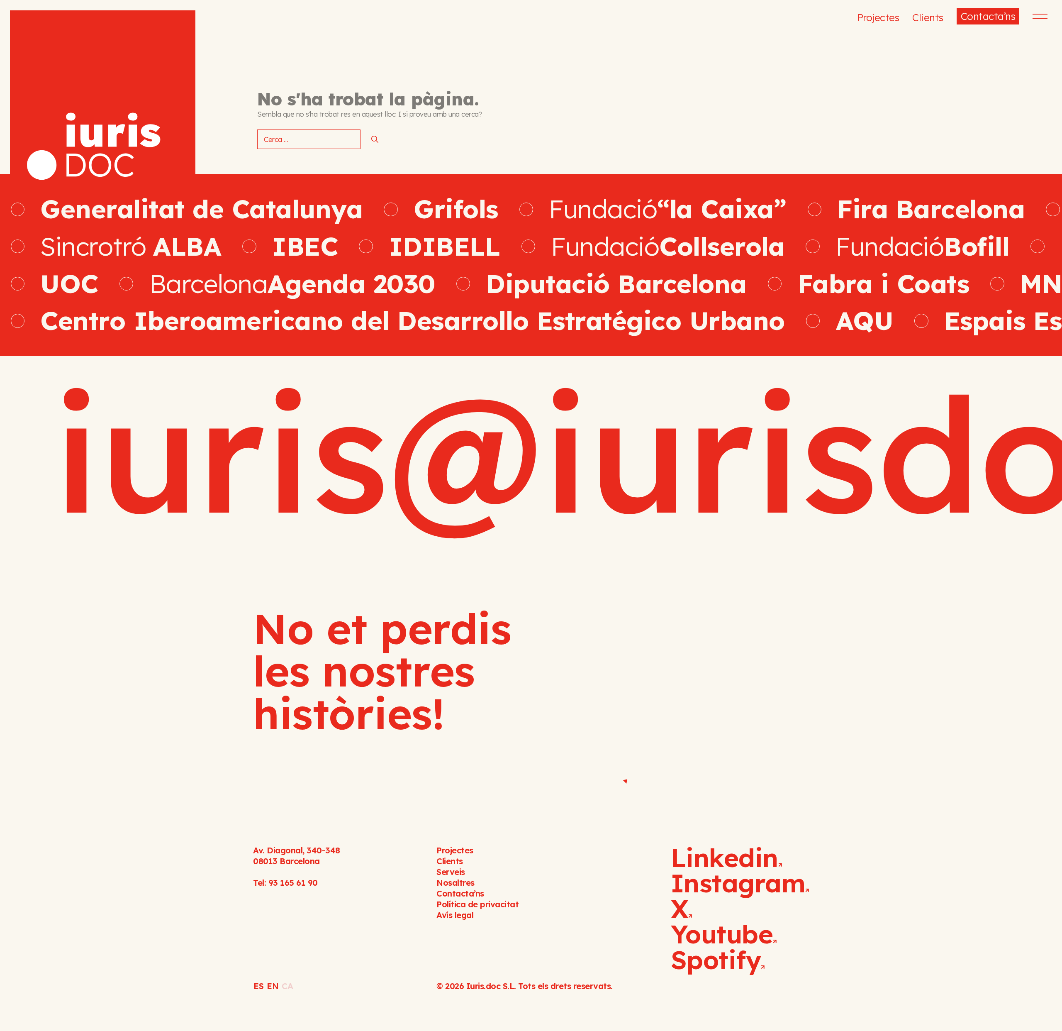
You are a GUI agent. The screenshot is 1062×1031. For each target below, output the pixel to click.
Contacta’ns (988, 16)
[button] (1039, 16)
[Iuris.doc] (102, 103)
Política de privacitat (477, 904)
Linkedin (724, 857)
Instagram (738, 883)
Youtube (722, 934)
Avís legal (454, 915)
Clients (927, 17)
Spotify (716, 959)
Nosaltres (455, 882)
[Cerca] (375, 139)
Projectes (878, 17)
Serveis (450, 872)
